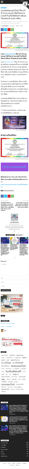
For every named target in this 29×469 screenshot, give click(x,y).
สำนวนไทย (11, 190)
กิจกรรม (13, 463)
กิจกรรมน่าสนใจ (7, 5)
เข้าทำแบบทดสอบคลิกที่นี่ (14, 167)
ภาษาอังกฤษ (16, 368)
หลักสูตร (16, 381)
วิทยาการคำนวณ (14, 376)
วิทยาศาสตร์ (22, 376)
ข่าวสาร (9, 463)
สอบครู (23, 379)
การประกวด (18, 357)
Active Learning (4, 355)
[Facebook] (2, 29)
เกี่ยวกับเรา (17, 465)
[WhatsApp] (12, 29)
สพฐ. (3, 379)
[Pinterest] (9, 29)
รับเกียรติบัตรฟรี (13, 371)
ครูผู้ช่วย (24, 357)
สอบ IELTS (3, 323)
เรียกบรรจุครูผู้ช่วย (17, 387)
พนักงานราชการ (9, 368)
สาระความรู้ (12, 465)
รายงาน (24, 371)
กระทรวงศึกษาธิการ (9, 357)
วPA (6, 374)
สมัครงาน (9, 379)
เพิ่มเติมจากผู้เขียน (19, 235)
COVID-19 (12, 355)
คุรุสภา (3, 360)
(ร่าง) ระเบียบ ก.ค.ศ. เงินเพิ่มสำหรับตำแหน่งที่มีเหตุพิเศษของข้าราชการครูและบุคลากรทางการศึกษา (21, 205)
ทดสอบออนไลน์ (9, 54)
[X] (5, 29)
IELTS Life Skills (11, 323)
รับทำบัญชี (9, 326)
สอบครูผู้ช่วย (4, 381)
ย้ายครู (2, 371)
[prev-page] (13, 257)
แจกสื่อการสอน (4, 456)
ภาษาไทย (23, 368)
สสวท (19, 379)
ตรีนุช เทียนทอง (5, 366)
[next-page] (15, 257)
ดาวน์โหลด (6, 363)
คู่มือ (8, 360)
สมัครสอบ (14, 379)
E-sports (3, 326)
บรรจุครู (2, 368)
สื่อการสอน (10, 381)
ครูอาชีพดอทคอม (5, 25)
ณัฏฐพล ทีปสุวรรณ (15, 360)
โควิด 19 (3, 391)
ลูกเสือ (2, 374)
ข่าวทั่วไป (3, 454)
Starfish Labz (20, 355)
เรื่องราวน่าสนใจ (4, 449)
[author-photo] (14, 217)
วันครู (10, 374)
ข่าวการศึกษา (3, 445)
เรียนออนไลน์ (5, 389)
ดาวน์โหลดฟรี (18, 363)
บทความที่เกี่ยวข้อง (10, 235)
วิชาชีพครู (24, 463)
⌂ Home (4, 463)
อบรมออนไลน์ (8, 384)
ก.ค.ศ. (2, 357)
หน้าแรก (2, 5)
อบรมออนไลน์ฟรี (19, 384)
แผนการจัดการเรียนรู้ (19, 389)
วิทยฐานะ (16, 374)
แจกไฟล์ (12, 389)
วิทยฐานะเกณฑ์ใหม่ (5, 376)
